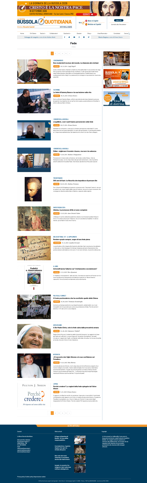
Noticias (94, 24)
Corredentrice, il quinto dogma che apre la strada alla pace (62, 448)
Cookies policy (29, 477)
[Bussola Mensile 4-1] (116, 58)
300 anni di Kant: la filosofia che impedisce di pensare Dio (75, 180)
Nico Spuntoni (72, 272)
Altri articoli (73, 425)
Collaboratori (54, 33)
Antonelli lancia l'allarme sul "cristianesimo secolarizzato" (75, 269)
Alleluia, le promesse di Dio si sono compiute (70, 210)
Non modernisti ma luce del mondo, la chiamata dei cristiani (75, 63)
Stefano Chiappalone (74, 155)
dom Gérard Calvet (74, 213)
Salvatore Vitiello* (74, 331)
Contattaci (117, 33)
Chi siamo (33, 33)
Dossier (79, 33)
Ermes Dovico (72, 96)
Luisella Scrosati (74, 243)
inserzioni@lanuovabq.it (23, 452)
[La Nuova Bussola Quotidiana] (44, 22)
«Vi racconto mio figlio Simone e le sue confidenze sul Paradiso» (73, 358)
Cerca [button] (126, 33)
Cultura (56, 184)
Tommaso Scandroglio (75, 302)
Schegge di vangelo (31, 37)
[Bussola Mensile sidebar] (116, 78)
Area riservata (102, 33)
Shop (89, 33)
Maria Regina (103, 37)
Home (22, 33)
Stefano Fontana (73, 184)
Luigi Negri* (72, 66)
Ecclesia (56, 66)
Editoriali (56, 96)
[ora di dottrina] (116, 98)
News (93, 20)
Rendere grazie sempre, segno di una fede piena (71, 239)
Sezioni (42, 33)
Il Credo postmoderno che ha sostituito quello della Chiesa (75, 298)
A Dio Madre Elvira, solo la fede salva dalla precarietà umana (76, 327)
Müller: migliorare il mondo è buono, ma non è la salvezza (74, 151)
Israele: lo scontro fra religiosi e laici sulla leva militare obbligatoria (63, 467)
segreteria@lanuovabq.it (23, 450)
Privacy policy (21, 477)
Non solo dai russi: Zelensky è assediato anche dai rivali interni (62, 457)
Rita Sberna (71, 363)
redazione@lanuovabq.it (23, 448)
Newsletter (118, 24)
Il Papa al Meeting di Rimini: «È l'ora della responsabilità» (61, 438)
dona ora (119, 20)
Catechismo (57, 243)
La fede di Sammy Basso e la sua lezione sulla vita (72, 92)
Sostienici (67, 33)
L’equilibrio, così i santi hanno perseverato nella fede (73, 122)
